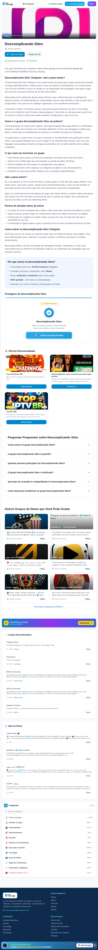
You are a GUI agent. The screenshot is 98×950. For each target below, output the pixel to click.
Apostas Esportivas (10, 920)
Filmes (53, 897)
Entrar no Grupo (17, 54)
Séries (53, 900)
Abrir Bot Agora (86, 945)
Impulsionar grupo (76, 4)
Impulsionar (84, 623)
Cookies (54, 929)
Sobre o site (55, 920)
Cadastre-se (71, 386)
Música (53, 909)
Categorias (29, 4)
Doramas (54, 903)
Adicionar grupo (56, 4)
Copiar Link (33, 54)
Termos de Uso (57, 923)
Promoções (7, 933)
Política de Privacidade (60, 926)
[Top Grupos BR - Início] (7, 4)
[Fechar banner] (95, 945)
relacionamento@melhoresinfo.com (17, 910)
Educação (7, 929)
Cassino (6, 923)
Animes (54, 906)
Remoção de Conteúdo (60, 933)
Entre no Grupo (26, 386)
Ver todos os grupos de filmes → (49, 606)
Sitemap (54, 936)
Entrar (92, 4)
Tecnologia (7, 926)
